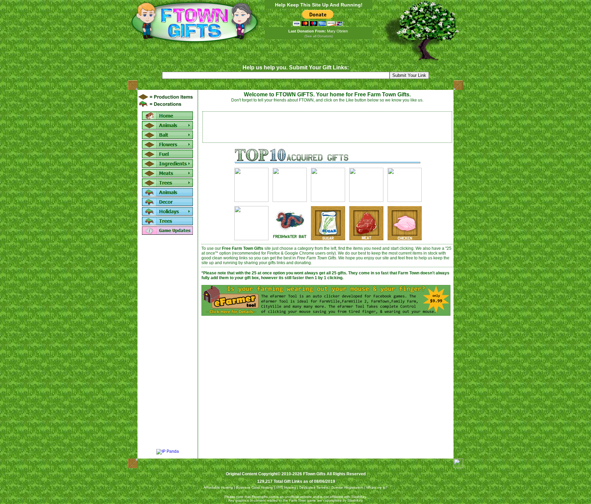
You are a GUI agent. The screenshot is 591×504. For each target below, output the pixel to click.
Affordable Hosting (218, 487)
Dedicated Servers (313, 487)
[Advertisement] (167, 342)
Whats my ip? (377, 487)
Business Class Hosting (254, 487)
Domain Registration (347, 487)
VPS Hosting (286, 487)
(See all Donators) (318, 36)
